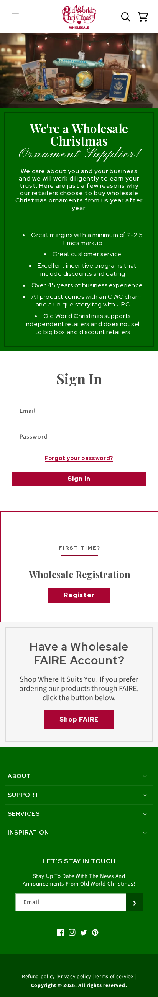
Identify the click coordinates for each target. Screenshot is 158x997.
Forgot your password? (79, 458)
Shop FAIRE (79, 719)
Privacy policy (74, 976)
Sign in (79, 479)
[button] (15, 16)
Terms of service (113, 976)
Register (79, 595)
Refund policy (38, 976)
